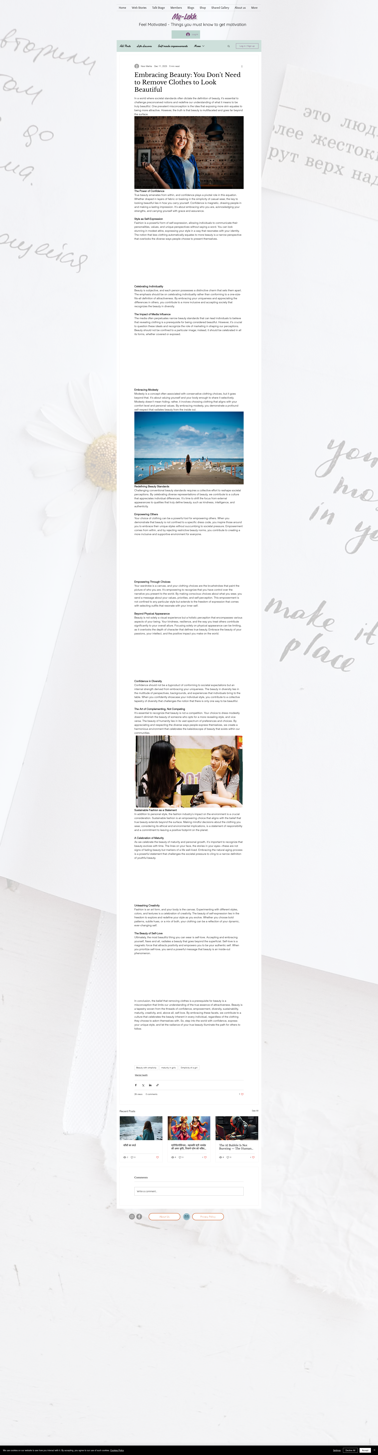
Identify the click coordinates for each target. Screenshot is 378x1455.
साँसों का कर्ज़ (129, 1145)
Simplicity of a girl (189, 1067)
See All (255, 1110)
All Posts (125, 46)
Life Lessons (144, 46)
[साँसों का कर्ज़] (141, 1128)
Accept (365, 1450)
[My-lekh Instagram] (132, 1216)
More (197, 46)
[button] (228, 46)
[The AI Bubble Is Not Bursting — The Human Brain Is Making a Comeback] (237, 1128)
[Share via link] (157, 1085)
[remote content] (189, 262)
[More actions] (242, 66)
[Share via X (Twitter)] (143, 1085)
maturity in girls (168, 1067)
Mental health (141, 1075)
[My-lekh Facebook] (139, 1216)
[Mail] (186, 1216)
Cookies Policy (117, 1450)
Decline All (350, 1450)
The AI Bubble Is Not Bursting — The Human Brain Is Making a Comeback (235, 1147)
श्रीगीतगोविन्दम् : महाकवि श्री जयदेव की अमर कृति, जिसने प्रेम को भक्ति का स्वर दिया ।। (188, 1147)
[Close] (374, 1450)
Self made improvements (173, 46)
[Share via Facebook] (135, 1085)
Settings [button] (337, 1450)
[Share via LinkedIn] (150, 1085)
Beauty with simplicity (146, 1067)
